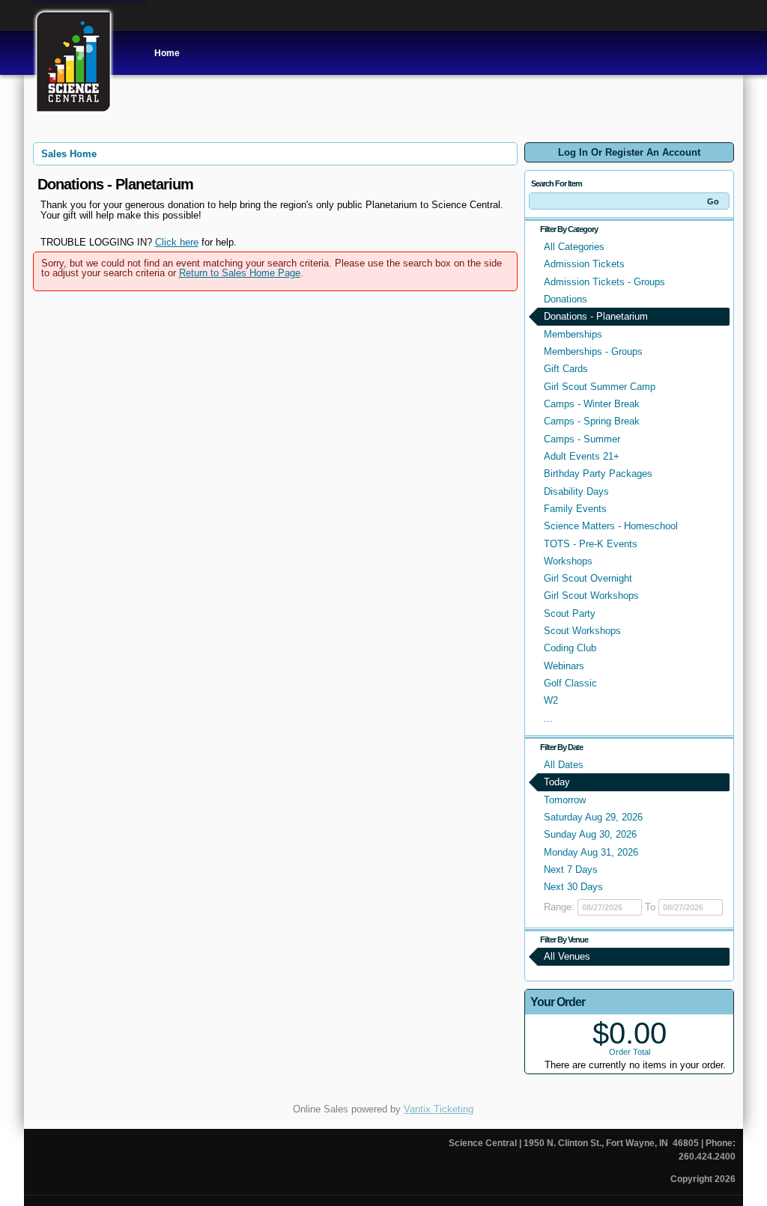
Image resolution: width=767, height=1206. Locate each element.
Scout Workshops (582, 630)
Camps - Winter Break (592, 403)
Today (557, 782)
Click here (176, 242)
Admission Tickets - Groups (604, 281)
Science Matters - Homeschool (611, 526)
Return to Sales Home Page (239, 272)
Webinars (564, 665)
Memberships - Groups (593, 351)
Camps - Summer (582, 439)
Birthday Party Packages (598, 473)
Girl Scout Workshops (591, 595)
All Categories (574, 246)
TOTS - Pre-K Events (590, 543)
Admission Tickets (584, 263)
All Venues (567, 956)
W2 (551, 700)
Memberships (573, 334)
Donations (565, 299)
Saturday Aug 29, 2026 (593, 817)
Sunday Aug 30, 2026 (590, 834)
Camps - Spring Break (592, 421)
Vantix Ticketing (438, 1109)
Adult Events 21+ (581, 456)
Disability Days (576, 491)
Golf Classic (570, 683)
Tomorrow (565, 799)
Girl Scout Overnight (588, 578)
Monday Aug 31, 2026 (591, 852)
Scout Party (569, 613)
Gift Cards (566, 368)
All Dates (563, 764)
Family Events (575, 508)
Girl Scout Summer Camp (599, 386)
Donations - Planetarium (596, 316)
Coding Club (570, 648)
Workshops (568, 561)
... (548, 718)
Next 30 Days (573, 886)
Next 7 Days (571, 869)
